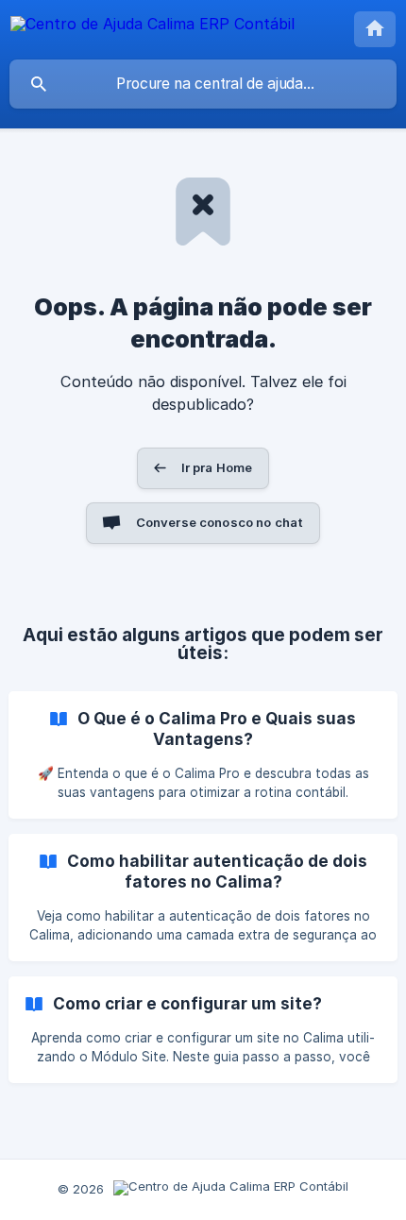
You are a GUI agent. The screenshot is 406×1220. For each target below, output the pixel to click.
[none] (152, 26)
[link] (203, 755)
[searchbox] (203, 84)
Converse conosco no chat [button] (220, 522)
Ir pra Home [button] (217, 467)
